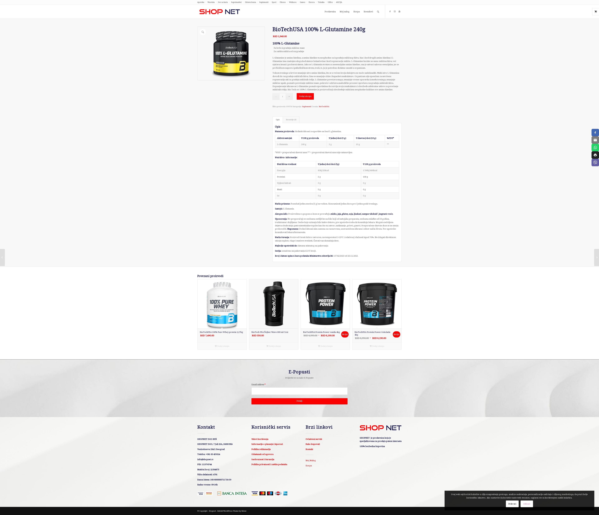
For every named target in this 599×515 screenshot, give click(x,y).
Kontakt (309, 449)
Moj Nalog (311, 460)
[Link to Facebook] (390, 11)
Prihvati (512, 504)
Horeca (312, 2)
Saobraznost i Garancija (262, 459)
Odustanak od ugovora (262, 454)
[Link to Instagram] (394, 11)
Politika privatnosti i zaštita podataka (269, 464)
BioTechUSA (324, 107)
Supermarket (236, 2)
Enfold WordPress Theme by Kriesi (231, 511)
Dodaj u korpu (305, 96)
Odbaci (526, 504)
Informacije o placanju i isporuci (267, 444)
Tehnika (321, 2)
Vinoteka (211, 2)
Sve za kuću (223, 2)
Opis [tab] (278, 120)
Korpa (309, 465)
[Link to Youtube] (399, 11)
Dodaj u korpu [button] (223, 346)
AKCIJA (339, 2)
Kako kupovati (313, 444)
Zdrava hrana (250, 2)
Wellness (293, 2)
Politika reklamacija (261, 449)
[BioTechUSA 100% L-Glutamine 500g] (2, 257)
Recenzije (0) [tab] (291, 120)
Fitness (283, 2)
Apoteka (200, 2)
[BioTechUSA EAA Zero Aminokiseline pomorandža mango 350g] (596, 257)
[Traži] (378, 12)
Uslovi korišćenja (259, 439)
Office (330, 2)
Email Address (258, 385)
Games (302, 2)
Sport (274, 2)
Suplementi (263, 2)
